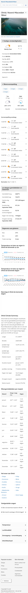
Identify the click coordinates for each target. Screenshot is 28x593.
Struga (17, 487)
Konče (4, 487)
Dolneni (4, 485)
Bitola (17, 479)
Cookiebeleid (18, 570)
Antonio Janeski (10, 36)
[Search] (21, 4)
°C (18, 49)
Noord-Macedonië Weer (9, 1)
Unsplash (17, 36)
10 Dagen (13, 89)
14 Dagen (20, 89)
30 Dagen (5, 91)
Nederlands (6, 580)
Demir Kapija (19, 495)
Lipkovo (18, 485)
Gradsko (4, 482)
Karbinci (4, 498)
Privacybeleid (18, 567)
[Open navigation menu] (26, 5)
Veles (17, 490)
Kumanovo (5, 479)
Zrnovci (4, 495)
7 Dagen (5, 89)
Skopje (4, 476)
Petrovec (18, 482)
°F (21, 49)
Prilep (17, 476)
